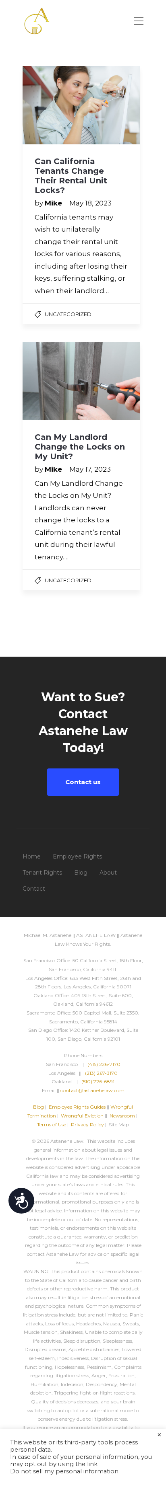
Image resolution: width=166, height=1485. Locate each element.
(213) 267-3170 (101, 1073)
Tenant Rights (42, 872)
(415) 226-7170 (103, 1064)
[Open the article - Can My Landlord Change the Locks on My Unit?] (81, 381)
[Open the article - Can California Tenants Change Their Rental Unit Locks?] (81, 105)
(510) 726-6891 (97, 1081)
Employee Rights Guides (77, 1107)
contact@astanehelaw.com (92, 1090)
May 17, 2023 (90, 469)
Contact (34, 888)
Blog (80, 872)
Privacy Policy (87, 1124)
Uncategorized (68, 314)
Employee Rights (77, 856)
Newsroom (122, 1116)
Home (32, 856)
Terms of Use (51, 1124)
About (108, 872)
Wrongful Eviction (82, 1116)
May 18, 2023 (90, 203)
